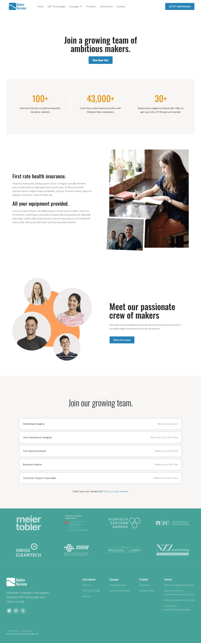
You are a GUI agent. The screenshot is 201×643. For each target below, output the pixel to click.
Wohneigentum (118, 584)
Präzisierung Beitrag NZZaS (178, 584)
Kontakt (121, 6)
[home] (17, 6)
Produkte (91, 6)
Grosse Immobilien (120, 590)
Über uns (87, 584)
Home (40, 6)
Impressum (27, 630)
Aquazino (144, 584)
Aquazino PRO (147, 590)
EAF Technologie (56, 6)
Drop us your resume (116, 491)
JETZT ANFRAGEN (180, 6)
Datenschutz (14, 630)
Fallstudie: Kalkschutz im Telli (179, 599)
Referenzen (106, 6)
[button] (75, 6)
